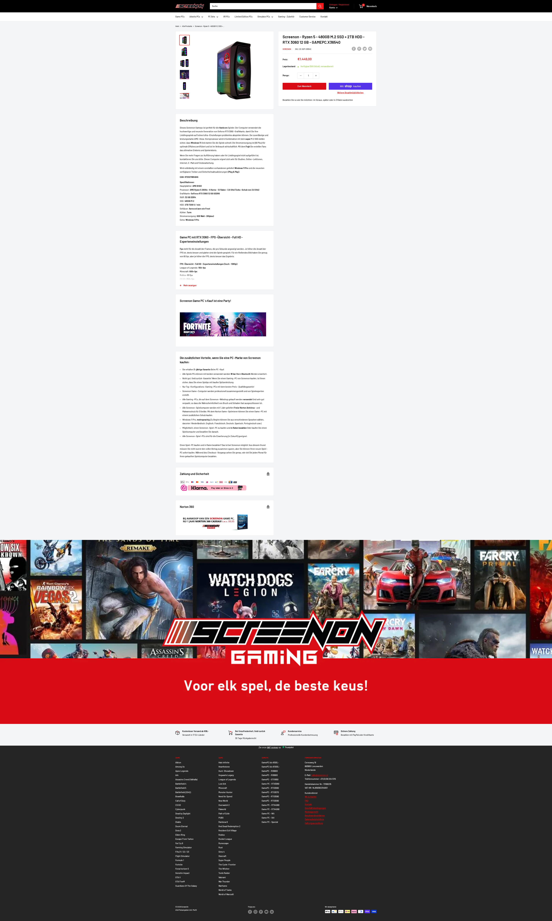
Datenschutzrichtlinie (314, 819)
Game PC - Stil (268, 817)
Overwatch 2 (224, 805)
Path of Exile (224, 813)
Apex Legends (181, 771)
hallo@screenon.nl (319, 775)
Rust (220, 847)
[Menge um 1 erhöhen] (316, 76)
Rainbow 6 (223, 822)
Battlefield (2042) (183, 792)
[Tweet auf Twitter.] (365, 49)
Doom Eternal (181, 826)
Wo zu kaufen (310, 797)
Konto (332, 7)
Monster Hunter (225, 792)
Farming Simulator (183, 847)
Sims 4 (221, 852)
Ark (176, 775)
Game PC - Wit (268, 813)
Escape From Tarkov (184, 839)
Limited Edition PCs (243, 16)
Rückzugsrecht (311, 812)
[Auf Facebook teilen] (354, 49)
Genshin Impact (182, 873)
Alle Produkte (187, 26)
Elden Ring (180, 835)
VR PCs (226, 16)
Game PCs (179, 16)
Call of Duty (180, 801)
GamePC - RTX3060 (270, 788)
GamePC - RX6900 (270, 775)
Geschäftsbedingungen (315, 808)
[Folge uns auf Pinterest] (261, 912)
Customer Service (307, 16)
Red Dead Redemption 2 (229, 826)
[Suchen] (320, 6)
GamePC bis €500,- (270, 762)
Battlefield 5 (180, 788)
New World (223, 801)
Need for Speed (225, 796)
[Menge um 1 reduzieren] (301, 76)
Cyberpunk (180, 809)
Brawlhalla (179, 796)
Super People (224, 860)
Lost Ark (222, 784)
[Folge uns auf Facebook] (250, 912)
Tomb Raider (224, 873)
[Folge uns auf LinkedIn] (272, 912)
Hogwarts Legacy (226, 775)
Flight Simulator (182, 856)
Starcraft (222, 856)
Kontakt (324, 16)
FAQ (306, 800)
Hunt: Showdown (226, 771)
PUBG (221, 817)
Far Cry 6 (179, 843)
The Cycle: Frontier (227, 864)
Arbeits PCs (194, 16)
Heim (177, 26)
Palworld (222, 809)
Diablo (178, 822)
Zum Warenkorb (304, 86)
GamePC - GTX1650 (270, 779)
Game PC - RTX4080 (270, 805)
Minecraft (222, 788)
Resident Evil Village (227, 830)
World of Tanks (225, 890)
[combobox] (263, 6)
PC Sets (211, 16)
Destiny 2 (179, 817)
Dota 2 (178, 830)
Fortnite (179, 864)
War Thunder (224, 881)
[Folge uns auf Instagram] (255, 912)
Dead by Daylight (182, 813)
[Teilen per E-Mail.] (370, 49)
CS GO (178, 805)
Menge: (286, 75)
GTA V (178, 877)
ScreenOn (287, 49)
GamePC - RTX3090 (270, 801)
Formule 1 (179, 860)
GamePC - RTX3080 (270, 796)
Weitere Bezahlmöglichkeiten (350, 92)
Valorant (222, 877)
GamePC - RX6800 (270, 771)
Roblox (221, 835)
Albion (178, 762)
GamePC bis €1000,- (271, 766)
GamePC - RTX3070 (270, 792)
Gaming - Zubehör (286, 16)
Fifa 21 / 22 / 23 (182, 852)
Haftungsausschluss (314, 823)
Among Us (180, 766)
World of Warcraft (226, 894)
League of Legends (227, 779)
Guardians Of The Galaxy (186, 886)
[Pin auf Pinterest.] (359, 49)
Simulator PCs (263, 16)
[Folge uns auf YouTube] (266, 912)
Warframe (222, 886)
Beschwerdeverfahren (315, 815)
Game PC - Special (270, 822)
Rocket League (225, 839)
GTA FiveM (180, 881)
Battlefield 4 (180, 784)
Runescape (223, 843)
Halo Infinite (223, 762)
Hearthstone (224, 766)
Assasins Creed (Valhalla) (186, 779)
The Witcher (223, 869)
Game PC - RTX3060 (270, 784)
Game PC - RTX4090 (270, 809)
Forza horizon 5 (182, 869)
